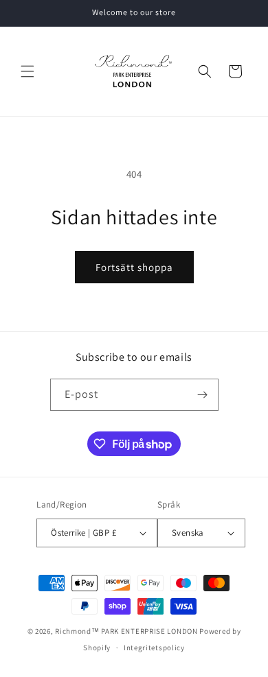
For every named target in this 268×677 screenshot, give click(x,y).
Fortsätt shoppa (134, 267)
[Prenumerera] (203, 395)
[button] (27, 71)
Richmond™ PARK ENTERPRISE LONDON (126, 631)
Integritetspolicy (154, 647)
